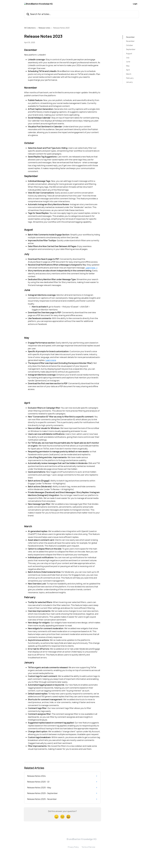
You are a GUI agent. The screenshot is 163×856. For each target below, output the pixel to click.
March (128, 74)
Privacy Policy (73, 847)
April (128, 70)
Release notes (44, 28)
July (127, 57)
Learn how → (91, 267)
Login (135, 4)
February (130, 78)
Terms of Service (88, 847)
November (130, 41)
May (127, 66)
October (129, 45)
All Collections (30, 28)
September (130, 49)
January (129, 82)
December (130, 37)
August (129, 53)
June (128, 61)
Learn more (50, 360)
